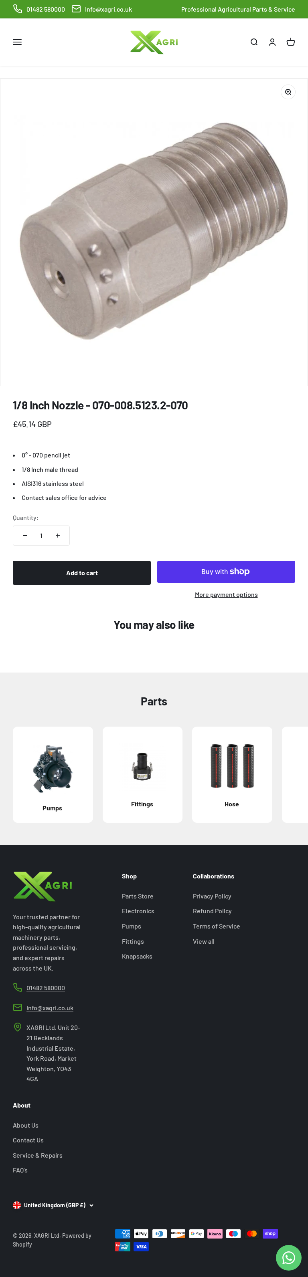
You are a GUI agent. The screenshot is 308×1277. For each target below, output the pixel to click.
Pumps (131, 926)
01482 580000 (45, 9)
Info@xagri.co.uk (108, 9)
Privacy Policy (212, 896)
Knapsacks (137, 956)
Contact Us (28, 1140)
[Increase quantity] (57, 535)
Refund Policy (212, 910)
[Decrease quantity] (24, 535)
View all (204, 941)
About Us (25, 1125)
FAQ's (20, 1170)
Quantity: (26, 517)
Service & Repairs (38, 1155)
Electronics (138, 910)
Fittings (133, 941)
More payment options (226, 594)
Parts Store (138, 896)
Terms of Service (216, 926)
